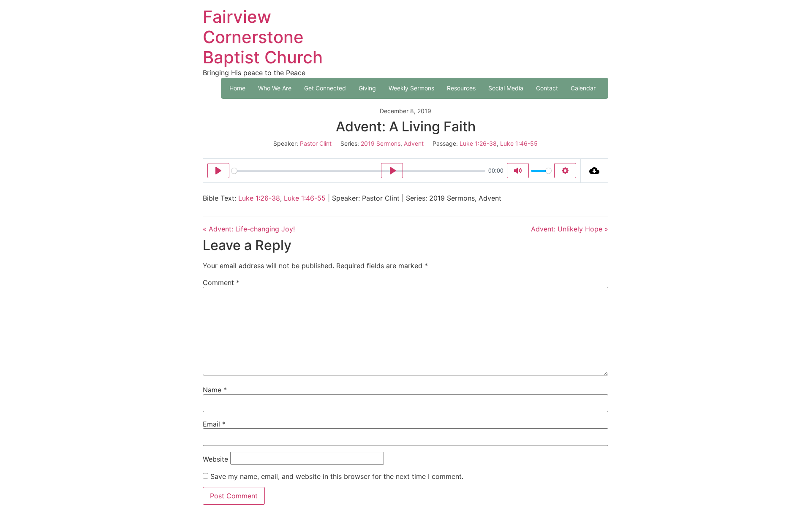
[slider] (358, 171)
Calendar (583, 88)
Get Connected (325, 88)
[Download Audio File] (594, 170)
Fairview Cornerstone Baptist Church (263, 37)
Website (215, 459)
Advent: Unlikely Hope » (569, 229)
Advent (414, 143)
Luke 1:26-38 (478, 143)
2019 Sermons (380, 143)
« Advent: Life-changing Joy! (249, 229)
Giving (367, 88)
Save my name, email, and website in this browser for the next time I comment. (336, 476)
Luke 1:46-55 (519, 143)
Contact (547, 88)
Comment (221, 282)
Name (215, 389)
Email (214, 424)
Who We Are (274, 88)
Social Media (505, 88)
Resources (461, 88)
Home (237, 88)
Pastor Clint (316, 143)
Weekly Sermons (411, 88)
